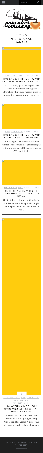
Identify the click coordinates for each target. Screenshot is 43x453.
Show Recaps (16, 75)
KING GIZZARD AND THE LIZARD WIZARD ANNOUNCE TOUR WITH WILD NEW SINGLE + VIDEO (21, 408)
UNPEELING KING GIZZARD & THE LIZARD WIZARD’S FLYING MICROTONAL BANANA (21, 193)
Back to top (20, 448)
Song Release (33, 398)
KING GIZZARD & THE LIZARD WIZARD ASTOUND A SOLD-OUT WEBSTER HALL (21, 136)
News (7, 75)
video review (20, 400)
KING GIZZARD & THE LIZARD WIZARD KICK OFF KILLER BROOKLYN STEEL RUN (21, 80)
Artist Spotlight (11, 398)
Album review (10, 188)
